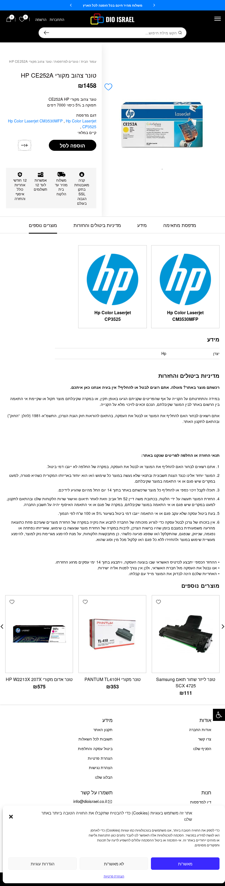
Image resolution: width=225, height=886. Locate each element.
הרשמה (40, 19)
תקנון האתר (103, 729)
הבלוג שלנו (104, 777)
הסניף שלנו (202, 748)
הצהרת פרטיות (114, 876)
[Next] (71, 5)
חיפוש (46, 33)
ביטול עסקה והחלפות (95, 748)
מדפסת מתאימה (179, 225)
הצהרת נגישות (101, 767)
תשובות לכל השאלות (95, 739)
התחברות (57, 19)
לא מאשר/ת (114, 863)
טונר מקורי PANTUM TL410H (112, 679)
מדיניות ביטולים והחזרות (97, 225)
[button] (219, 715)
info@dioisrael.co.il (90, 801)
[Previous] (154, 5)
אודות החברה (200, 729)
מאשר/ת (185, 863)
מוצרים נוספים (43, 225)
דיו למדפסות (200, 802)
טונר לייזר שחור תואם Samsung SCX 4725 (185, 682)
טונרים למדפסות (66, 61)
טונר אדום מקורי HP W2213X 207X (39, 679)
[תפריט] (217, 18)
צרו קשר (204, 739)
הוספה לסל (72, 145)
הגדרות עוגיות (43, 863)
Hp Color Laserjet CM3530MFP (36, 121)
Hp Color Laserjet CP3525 (81, 123)
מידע (142, 225)
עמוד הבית (88, 61)
